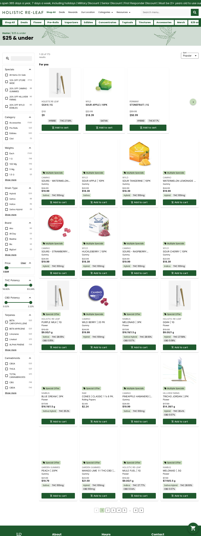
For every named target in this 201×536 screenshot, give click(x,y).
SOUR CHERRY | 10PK (175, 251)
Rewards (73, 12)
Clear (23, 263)
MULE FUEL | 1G (131, 470)
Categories (104, 12)
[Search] (195, 12)
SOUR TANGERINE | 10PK (136, 180)
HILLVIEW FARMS (171, 393)
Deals (62, 12)
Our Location (88, 12)
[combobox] (166, 12)
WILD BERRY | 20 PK (93, 322)
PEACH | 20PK (49, 470)
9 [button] (135, 510)
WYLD (85, 177)
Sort (185, 52)
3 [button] (113, 510)
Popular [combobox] (187, 55)
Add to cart (60, 202)
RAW (84, 393)
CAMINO (45, 177)
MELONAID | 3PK (131, 322)
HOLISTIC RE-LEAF (50, 319)
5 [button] (124, 510)
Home (6, 33)
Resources (122, 12)
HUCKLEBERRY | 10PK (94, 251)
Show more (10, 180)
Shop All (50, 12)
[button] (7, 58)
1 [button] (102, 510)
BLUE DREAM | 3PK (52, 396)
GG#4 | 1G (168, 322)
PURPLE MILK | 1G (51, 322)
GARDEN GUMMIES (50, 467)
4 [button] (119, 510)
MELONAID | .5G (172, 470)
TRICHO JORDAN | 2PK (176, 396)
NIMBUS (126, 319)
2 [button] (107, 510)
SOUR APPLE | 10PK (93, 180)
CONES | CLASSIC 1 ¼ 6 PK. (98, 396)
